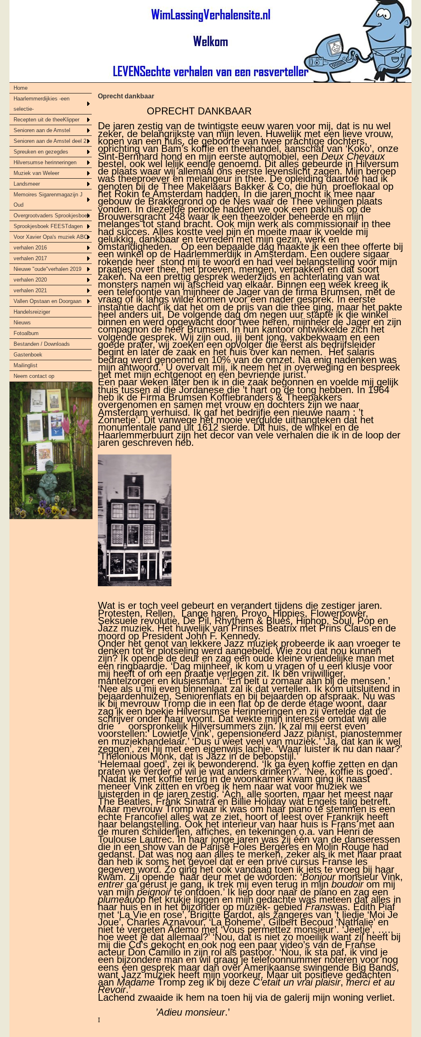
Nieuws (22, 322)
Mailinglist (25, 365)
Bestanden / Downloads (42, 344)
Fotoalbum (26, 333)
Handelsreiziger (32, 312)
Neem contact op (34, 376)
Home (21, 88)
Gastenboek (28, 355)
